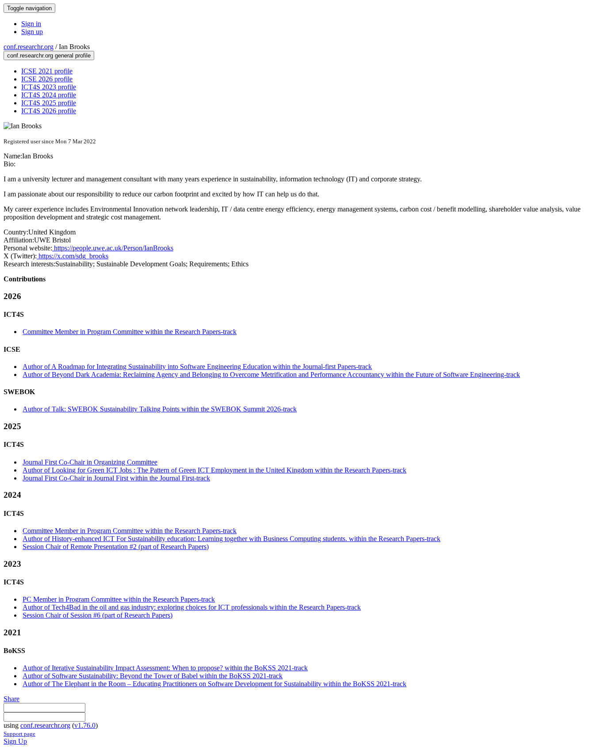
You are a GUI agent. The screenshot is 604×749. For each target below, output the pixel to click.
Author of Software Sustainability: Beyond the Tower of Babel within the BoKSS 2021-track (153, 676)
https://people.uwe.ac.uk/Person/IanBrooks (112, 248)
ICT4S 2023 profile (48, 87)
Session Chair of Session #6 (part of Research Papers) (97, 615)
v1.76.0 (85, 725)
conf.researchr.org (29, 46)
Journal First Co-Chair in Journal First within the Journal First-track (116, 478)
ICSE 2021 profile (47, 71)
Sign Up (15, 741)
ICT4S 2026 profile (48, 111)
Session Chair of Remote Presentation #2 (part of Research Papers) (116, 546)
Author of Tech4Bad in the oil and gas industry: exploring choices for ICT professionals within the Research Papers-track (192, 607)
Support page (19, 733)
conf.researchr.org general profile (49, 55)
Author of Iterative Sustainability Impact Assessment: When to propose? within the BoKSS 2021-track (165, 668)
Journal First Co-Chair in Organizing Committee (90, 462)
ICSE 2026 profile (47, 79)
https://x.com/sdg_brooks (72, 256)
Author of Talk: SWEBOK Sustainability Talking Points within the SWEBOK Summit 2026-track (160, 409)
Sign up (32, 31)
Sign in (31, 23)
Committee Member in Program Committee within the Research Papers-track (130, 331)
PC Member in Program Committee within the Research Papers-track (119, 599)
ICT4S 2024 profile (48, 95)
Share (11, 699)
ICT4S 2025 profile (48, 103)
